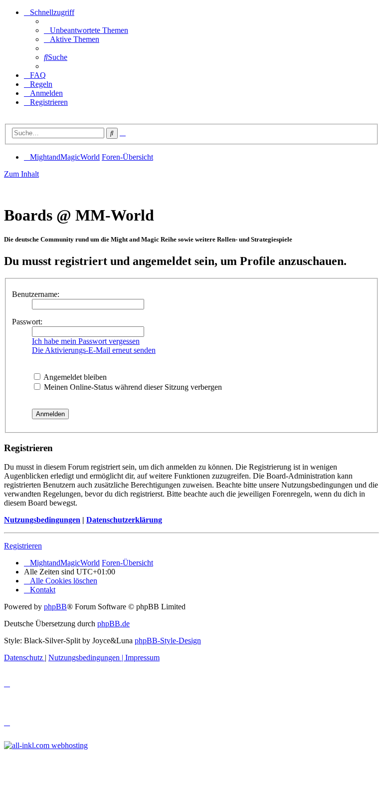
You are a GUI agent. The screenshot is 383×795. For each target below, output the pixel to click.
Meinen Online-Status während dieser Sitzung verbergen (132, 387)
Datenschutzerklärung (124, 520)
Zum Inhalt (21, 174)
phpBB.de (113, 623)
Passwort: (27, 321)
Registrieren (23, 545)
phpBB (55, 606)
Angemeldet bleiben (74, 377)
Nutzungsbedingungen (42, 520)
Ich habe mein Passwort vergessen (86, 341)
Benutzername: (35, 294)
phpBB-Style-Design (168, 640)
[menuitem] (86, 30)
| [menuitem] (86, 657)
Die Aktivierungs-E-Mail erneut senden (94, 350)
